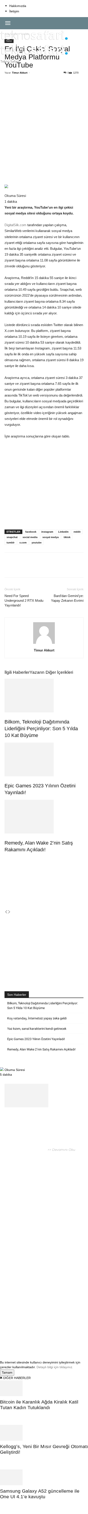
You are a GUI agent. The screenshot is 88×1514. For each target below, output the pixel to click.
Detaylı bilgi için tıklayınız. (55, 1367)
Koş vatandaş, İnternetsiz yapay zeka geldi (37, 1018)
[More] (75, 89)
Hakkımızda (17, 6)
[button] (7, 23)
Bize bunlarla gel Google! (31, 1250)
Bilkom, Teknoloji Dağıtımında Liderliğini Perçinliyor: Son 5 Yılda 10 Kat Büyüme (41, 728)
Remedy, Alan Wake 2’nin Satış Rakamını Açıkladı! (41, 1049)
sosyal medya (50, 537)
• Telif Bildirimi (50, 1338)
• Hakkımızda (27, 1338)
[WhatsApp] (44, 89)
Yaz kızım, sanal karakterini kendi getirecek (36, 1028)
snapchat (12, 537)
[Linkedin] (54, 89)
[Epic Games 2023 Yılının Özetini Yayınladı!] (44, 759)
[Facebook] (23, 89)
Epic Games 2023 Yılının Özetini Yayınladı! (36, 1039)
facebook (30, 531)
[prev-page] (6, 912)
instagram (47, 531)
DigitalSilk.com (15, 225)
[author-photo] (44, 644)
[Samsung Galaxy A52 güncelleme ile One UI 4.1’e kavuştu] (44, 1477)
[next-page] (9, 912)
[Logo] (34, 42)
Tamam (7, 1372)
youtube (37, 542)
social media (30, 537)
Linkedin (63, 531)
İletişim (14, 11)
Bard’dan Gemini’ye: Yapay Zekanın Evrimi (67, 598)
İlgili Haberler (17, 672)
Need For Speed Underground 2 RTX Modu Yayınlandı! (24, 600)
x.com (23, 542)
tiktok (67, 537)
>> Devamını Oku (61, 1150)
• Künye (11, 1338)
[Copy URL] (64, 89)
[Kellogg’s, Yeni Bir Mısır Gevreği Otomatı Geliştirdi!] (44, 1433)
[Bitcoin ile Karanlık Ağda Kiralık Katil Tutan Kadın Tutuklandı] (44, 1388)
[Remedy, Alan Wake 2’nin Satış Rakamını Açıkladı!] (44, 817)
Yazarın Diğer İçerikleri (51, 672)
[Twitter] (33, 89)
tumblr (10, 542)
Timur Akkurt (20, 72)
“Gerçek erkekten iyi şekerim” (36, 1217)
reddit (77, 531)
